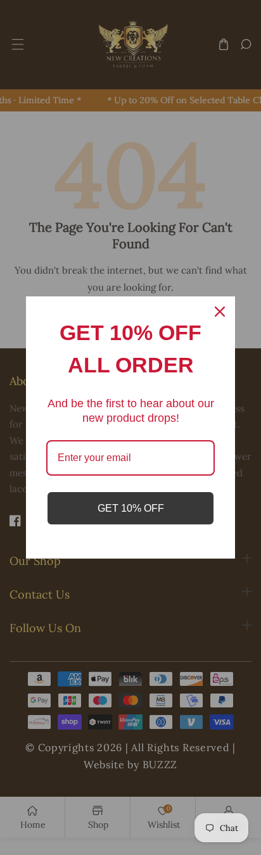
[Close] (220, 311)
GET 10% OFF (131, 508)
